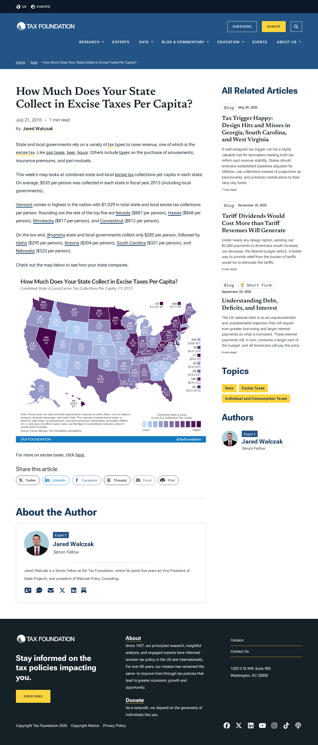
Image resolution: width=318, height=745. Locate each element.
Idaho (21, 242)
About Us (287, 42)
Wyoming (56, 234)
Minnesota (43, 220)
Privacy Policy (114, 725)
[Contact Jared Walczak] (50, 590)
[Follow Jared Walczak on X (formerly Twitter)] (62, 590)
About (133, 638)
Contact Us (240, 651)
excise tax (25, 152)
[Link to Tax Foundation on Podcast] (298, 725)
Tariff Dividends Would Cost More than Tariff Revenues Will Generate (254, 223)
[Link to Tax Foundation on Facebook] (227, 725)
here (80, 454)
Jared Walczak (38, 128)
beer (71, 152)
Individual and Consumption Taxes (256, 398)
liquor (82, 152)
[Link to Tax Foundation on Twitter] (239, 725)
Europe (43, 6)
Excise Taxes (253, 388)
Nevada (123, 212)
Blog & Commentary (183, 42)
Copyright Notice (85, 725)
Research (89, 42)
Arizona (72, 242)
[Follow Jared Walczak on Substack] (83, 590)
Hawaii (174, 212)
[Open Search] (296, 26)
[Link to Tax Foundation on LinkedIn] (251, 725)
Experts (122, 42)
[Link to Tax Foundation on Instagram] (274, 725)
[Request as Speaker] (39, 590)
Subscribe (242, 26)
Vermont (24, 204)
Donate (273, 26)
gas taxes (55, 152)
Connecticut (111, 220)
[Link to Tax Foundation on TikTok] (286, 725)
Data (144, 42)
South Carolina (131, 242)
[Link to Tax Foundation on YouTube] (263, 725)
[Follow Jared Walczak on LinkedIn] (73, 590)
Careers (237, 640)
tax (111, 144)
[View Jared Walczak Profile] (28, 590)
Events (261, 42)
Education (228, 42)
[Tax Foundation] (46, 26)
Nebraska (25, 250)
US (24, 6)
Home (20, 62)
